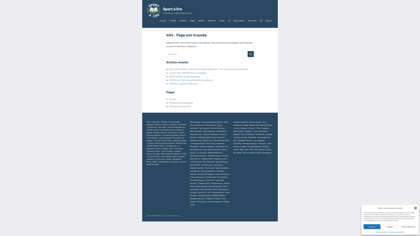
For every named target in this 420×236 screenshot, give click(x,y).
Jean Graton (218, 165)
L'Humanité (178, 148)
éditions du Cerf (166, 154)
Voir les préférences (408, 227)
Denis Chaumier (209, 131)
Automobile (262, 131)
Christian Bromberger (198, 156)
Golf (242, 134)
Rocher (157, 151)
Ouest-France (167, 140)
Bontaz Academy (178, 156)
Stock (163, 151)
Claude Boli (219, 146)
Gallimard (158, 125)
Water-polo (244, 149)
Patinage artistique (250, 143)
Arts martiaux (260, 149)
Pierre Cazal (209, 168)
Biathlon (249, 140)
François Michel (218, 192)
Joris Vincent (199, 125)
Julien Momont (195, 162)
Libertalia (150, 151)
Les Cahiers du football (170, 135)
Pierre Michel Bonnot (221, 189)
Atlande (149, 133)
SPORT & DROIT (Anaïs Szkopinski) (184, 76)
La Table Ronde (163, 162)
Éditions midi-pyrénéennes (164, 143)
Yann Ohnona (204, 128)
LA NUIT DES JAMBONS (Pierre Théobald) (187, 73)
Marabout (150, 125)
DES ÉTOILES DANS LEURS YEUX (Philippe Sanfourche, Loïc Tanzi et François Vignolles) (208, 69)
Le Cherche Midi (153, 156)
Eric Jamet (174, 162)
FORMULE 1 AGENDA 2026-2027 (183, 83)
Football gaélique (254, 146)
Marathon (248, 131)
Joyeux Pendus (165, 156)
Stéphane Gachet (214, 156)
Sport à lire (172, 8)
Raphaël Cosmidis (197, 168)
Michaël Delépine (218, 195)
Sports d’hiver (239, 20)
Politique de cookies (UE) (180, 106)
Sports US (212, 20)
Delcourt (164, 133)
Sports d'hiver (238, 131)
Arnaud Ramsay (222, 162)
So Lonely (156, 154)
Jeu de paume (259, 140)
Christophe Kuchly (198, 143)
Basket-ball (254, 125)
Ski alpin (265, 146)
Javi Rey (193, 192)
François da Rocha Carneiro (212, 122)
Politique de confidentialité (395, 232)
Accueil (163, 20)
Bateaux (244, 128)
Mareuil (165, 125)
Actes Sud (150, 159)
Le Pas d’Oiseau (152, 138)
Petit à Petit (182, 125)
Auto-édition (173, 133)
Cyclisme (183, 20)
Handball (241, 140)
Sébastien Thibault (213, 198)
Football (172, 20)
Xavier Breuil (202, 201)
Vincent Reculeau (197, 177)
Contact (172, 99)
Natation (265, 128)
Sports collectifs (249, 153)
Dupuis (161, 146)
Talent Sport (162, 127)
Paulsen (182, 135)
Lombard (177, 151)
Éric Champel (222, 177)
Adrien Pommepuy (222, 174)
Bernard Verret (195, 149)
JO (229, 20)
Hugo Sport (156, 122)
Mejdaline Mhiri (207, 159)
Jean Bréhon (195, 171)
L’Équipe (164, 122)
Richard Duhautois (215, 153)
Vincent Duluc (211, 125)
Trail (255, 131)
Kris (226, 146)
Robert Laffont (153, 146)
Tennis (221, 20)
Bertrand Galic (206, 189)
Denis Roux (202, 192)
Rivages (165, 148)
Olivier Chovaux (196, 131)
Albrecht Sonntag (217, 128)
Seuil (171, 148)
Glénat (168, 159)
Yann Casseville (209, 162)
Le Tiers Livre (160, 159)
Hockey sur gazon (240, 146)
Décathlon (252, 137)
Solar (148, 122)
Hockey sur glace (240, 137)
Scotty (184, 154)
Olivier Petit (210, 180)
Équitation (237, 143)
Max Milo (156, 133)
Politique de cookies (381, 232)
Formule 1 (252, 128)
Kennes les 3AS (174, 122)
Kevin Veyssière (218, 137)
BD (261, 20)
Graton (149, 154)
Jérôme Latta (207, 165)
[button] (416, 208)
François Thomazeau (211, 134)
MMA (251, 149)
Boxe (270, 125)
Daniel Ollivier (195, 165)
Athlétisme (250, 134)
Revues (269, 20)
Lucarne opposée (165, 138)
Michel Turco (208, 140)
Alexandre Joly (195, 134)
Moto (259, 128)
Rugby (192, 20)
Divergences (176, 159)
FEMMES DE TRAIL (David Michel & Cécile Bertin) (191, 80)
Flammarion (152, 127)
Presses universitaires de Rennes (171, 130)
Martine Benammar (208, 171)
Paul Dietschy (195, 122)
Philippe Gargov (217, 183)
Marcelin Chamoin (215, 201)
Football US (260, 134)
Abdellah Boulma (204, 195)
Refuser (390, 227)
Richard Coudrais (204, 137)
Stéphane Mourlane (197, 198)
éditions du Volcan (179, 140)
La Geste (151, 143)
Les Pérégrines (170, 146)
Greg (204, 149)
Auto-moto (252, 20)
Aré (209, 192)
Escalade (268, 134)
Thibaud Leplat (204, 183)
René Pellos (210, 143)
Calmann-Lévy (181, 143)
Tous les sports (255, 122)
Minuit (149, 162)
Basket (201, 20)
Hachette (177, 154)
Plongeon (262, 143)
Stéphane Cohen (220, 159)
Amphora (173, 125)
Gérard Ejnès (222, 131)
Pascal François (201, 186)
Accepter (372, 227)
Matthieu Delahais (207, 146)
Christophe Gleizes (197, 180)
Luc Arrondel (201, 153)
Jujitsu (236, 149)
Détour (158, 148)
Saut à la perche (264, 137)
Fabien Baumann (221, 168)
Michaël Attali (211, 177)
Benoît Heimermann (221, 140)
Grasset (170, 151)
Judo (269, 143)
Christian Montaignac (206, 174)
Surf (235, 140)
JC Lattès (157, 140)
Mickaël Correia (196, 140)
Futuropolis (177, 138)
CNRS (154, 162)
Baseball (236, 134)
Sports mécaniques (264, 153)
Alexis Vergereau (215, 186)
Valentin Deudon (214, 149)
